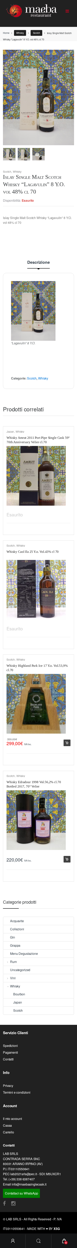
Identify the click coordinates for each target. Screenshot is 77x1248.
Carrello (8, 1132)
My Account (13, 1241)
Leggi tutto (66, 514)
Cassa (7, 1125)
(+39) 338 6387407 (21, 1179)
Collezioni (17, 929)
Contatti (8, 1059)
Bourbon (19, 994)
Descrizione (38, 262)
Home (6, 32)
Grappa (15, 945)
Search (38, 1241)
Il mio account (12, 1118)
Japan (10, 431)
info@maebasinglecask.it (29, 1184)
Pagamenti (10, 1052)
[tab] (38, 264)
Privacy (8, 1085)
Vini (12, 978)
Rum (13, 961)
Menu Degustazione (24, 953)
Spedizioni (10, 1045)
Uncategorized (20, 970)
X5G (57, 1228)
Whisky (20, 32)
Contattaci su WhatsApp (21, 1193)
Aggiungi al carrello (66, 743)
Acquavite (17, 921)
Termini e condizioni (16, 1092)
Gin (12, 937)
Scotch (36, 32)
